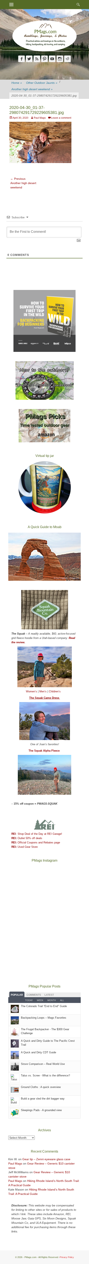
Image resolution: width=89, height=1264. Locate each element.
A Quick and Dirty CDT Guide (38, 1052)
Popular (17, 994)
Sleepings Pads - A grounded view (41, 1110)
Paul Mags (40, 117)
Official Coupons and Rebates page (35, 842)
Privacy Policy (67, 1257)
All (62, 1000)
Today (29, 1000)
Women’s (32, 691)
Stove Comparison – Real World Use (43, 1063)
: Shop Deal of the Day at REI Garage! (36, 833)
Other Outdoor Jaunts (41, 82)
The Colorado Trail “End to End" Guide (44, 1006)
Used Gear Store (24, 846)
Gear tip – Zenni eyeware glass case (46, 1159)
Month (51, 1000)
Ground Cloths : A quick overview (41, 1087)
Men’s (43, 691)
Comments (33, 994)
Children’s (55, 691)
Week (40, 1000)
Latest (49, 994)
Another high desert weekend (32, 89)
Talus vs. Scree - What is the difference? (45, 1075)
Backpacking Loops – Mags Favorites (43, 1017)
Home (16, 82)
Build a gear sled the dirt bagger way (43, 1098)
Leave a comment (61, 117)
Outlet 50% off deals (26, 838)
